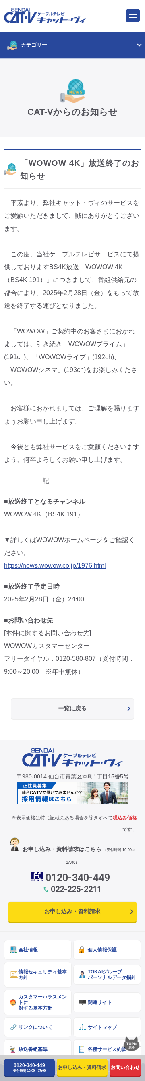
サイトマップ (102, 1027)
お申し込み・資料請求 (72, 911)
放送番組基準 (33, 1049)
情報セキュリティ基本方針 (43, 974)
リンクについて (35, 1027)
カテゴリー (34, 45)
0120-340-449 (78, 878)
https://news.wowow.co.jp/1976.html (55, 565)
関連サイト (100, 1002)
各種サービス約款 (107, 1049)
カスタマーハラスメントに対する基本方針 (43, 1002)
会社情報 (28, 949)
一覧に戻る (72, 708)
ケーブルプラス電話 (52, 148)
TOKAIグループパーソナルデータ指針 (112, 974)
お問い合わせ (125, 1067)
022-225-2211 (76, 889)
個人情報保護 (102, 949)
